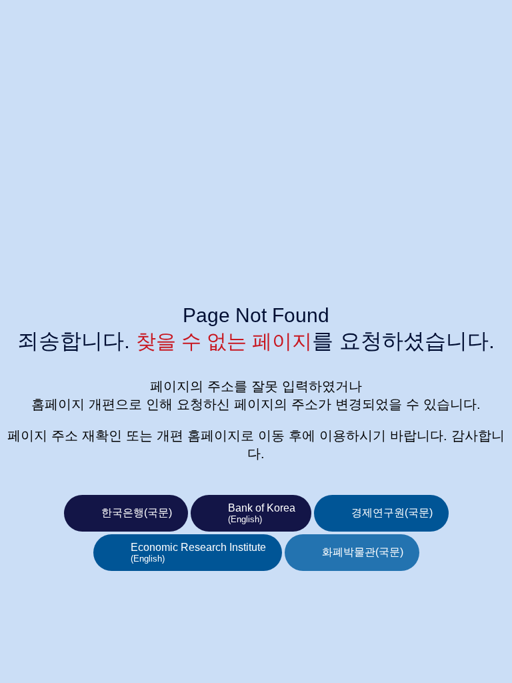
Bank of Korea (261, 513)
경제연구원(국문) (392, 512)
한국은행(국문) (136, 512)
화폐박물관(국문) (362, 552)
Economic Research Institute (198, 553)
